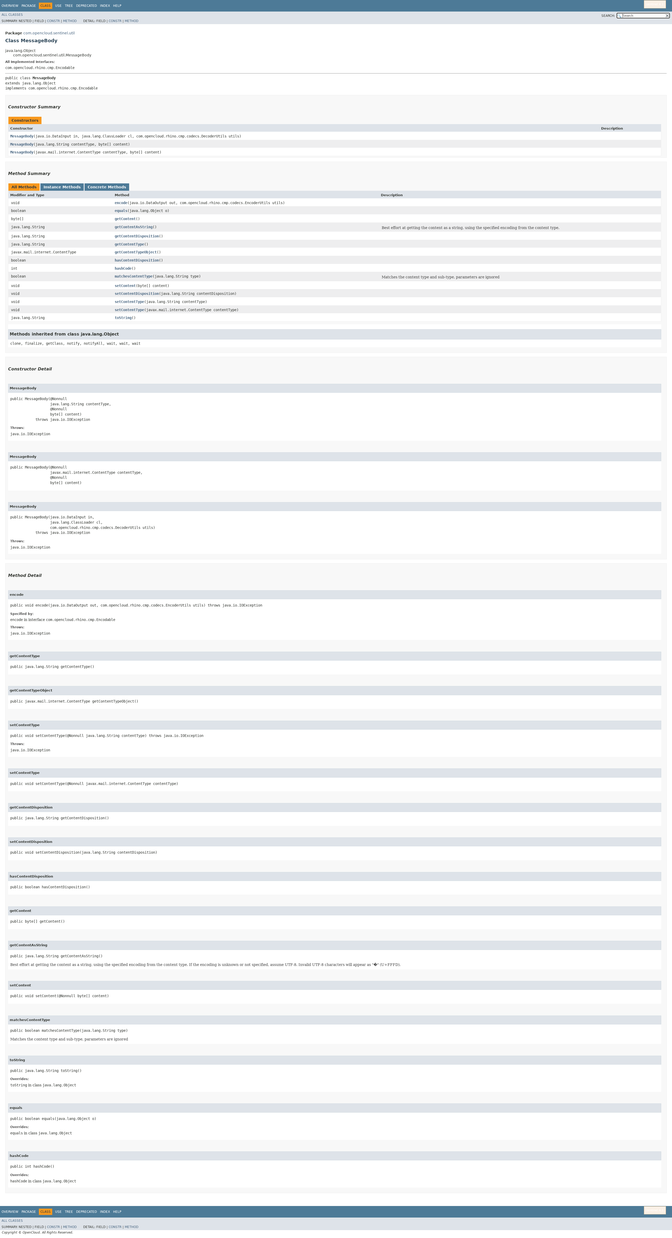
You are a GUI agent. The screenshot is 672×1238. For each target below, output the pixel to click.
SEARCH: (608, 16)
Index (105, 6)
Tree (69, 6)
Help (117, 6)
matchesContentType (134, 276)
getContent (125, 219)
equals (121, 211)
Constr (53, 21)
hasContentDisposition (137, 260)
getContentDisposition (137, 236)
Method (70, 21)
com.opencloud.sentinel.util (49, 33)
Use (58, 6)
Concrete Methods (107, 187)
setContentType (129, 302)
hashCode (123, 268)
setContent (125, 286)
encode (121, 203)
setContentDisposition (137, 293)
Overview (10, 6)
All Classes (12, 15)
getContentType (129, 244)
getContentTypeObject (136, 252)
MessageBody (21, 136)
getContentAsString (134, 227)
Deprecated (86, 6)
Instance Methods (62, 187)
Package (29, 6)
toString (123, 318)
